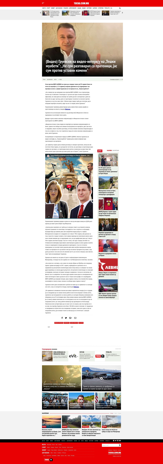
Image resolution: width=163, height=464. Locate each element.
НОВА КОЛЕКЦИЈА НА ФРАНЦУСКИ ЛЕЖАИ (59, 353)
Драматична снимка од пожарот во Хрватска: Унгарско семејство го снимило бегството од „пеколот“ (59, 386)
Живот (53, 8)
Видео (84, 8)
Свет (56, 444)
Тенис (60, 447)
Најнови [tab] (109, 150)
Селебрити (59, 452)
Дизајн (75, 450)
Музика (55, 452)
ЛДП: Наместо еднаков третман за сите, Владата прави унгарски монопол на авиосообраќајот (108, 295)
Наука (44, 455)
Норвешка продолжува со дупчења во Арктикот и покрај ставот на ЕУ (115, 13)
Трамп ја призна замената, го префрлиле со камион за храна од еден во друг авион (98, 387)
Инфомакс (66, 323)
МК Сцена (64, 452)
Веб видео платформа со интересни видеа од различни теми (113, 356)
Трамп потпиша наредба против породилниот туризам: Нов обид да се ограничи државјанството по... (107, 405)
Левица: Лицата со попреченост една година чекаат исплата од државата (107, 274)
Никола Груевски (59, 323)
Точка (44, 79)
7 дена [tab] (115, 413)
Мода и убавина (54, 450)
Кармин (95, 8)
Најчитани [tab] (116, 150)
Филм (52, 452)
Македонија (49, 444)
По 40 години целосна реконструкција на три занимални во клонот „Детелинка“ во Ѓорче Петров (54, 14)
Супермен (101, 8)
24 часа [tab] (111, 413)
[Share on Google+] (71, 318)
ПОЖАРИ (104, 426)
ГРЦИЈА (44, 426)
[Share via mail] (75, 318)
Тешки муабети (74, 323)
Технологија (48, 455)
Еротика (62, 455)
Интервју (89, 8)
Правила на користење (117, 456)
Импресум (110, 450)
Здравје (48, 450)
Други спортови (70, 447)
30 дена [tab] (119, 413)
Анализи (60, 444)
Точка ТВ (107, 8)
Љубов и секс (60, 450)
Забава (79, 8)
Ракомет (56, 447)
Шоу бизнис (59, 8)
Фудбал (48, 447)
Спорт (48, 8)
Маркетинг (115, 450)
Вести (44, 8)
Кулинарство (70, 450)
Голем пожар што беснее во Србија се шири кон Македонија (111, 431)
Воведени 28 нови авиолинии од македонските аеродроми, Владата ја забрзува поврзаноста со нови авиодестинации (91, 432)
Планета (66, 8)
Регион (53, 444)
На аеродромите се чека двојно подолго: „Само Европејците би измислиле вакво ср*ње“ (54, 405)
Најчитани (45, 413)
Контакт (119, 450)
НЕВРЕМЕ (64, 426)
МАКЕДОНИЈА (85, 426)
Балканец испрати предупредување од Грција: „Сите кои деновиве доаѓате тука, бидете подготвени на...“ (51, 432)
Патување (65, 450)
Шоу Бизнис (45, 453)
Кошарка (52, 447)
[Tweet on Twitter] (66, 318)
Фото (82, 440)
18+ (111, 8)
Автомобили (72, 8)
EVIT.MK (82, 352)
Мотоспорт (64, 447)
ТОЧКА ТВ (108, 352)
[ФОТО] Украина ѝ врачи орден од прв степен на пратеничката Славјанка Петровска (95, 13)
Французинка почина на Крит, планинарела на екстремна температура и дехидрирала (75, 13)
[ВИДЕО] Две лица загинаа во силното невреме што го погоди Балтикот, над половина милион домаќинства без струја (71, 432)
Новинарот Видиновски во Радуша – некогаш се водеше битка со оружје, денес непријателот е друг (81, 405)
